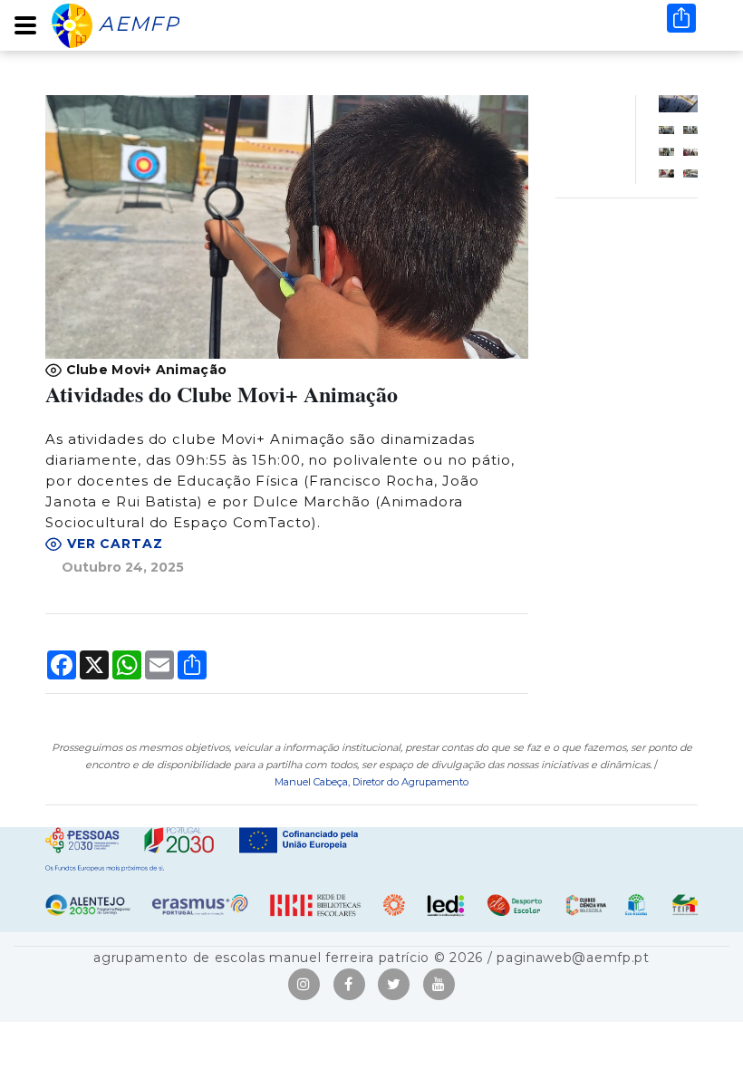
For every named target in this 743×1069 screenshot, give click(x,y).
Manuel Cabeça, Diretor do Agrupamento (371, 781)
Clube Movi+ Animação (144, 369)
